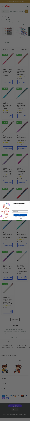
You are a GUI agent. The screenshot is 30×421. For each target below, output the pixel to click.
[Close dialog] (29, 202)
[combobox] (20, 212)
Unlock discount (20, 214)
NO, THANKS (20, 218)
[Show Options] (27, 212)
